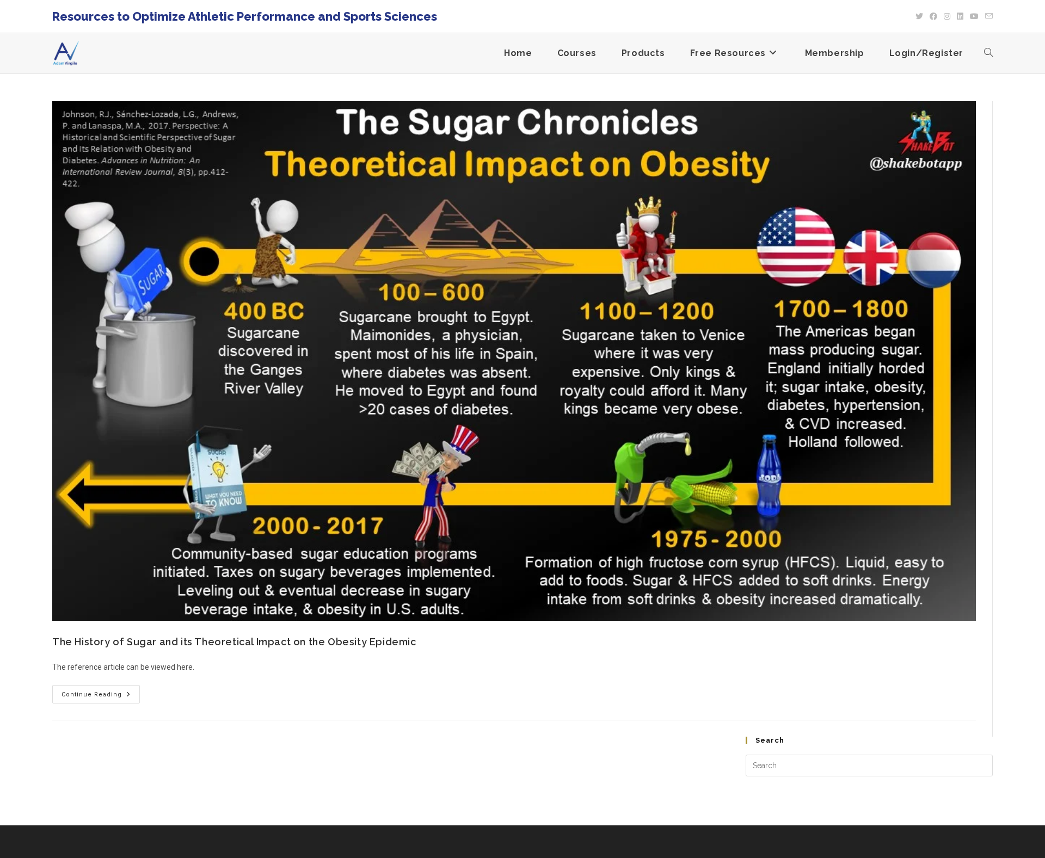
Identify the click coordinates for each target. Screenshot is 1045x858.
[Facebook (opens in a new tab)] (933, 16)
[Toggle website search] (988, 53)
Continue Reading (101, 691)
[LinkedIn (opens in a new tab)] (960, 16)
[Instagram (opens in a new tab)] (947, 16)
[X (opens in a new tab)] (919, 16)
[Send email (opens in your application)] (987, 16)
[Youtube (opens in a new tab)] (974, 16)
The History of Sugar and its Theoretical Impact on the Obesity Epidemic (234, 641)
